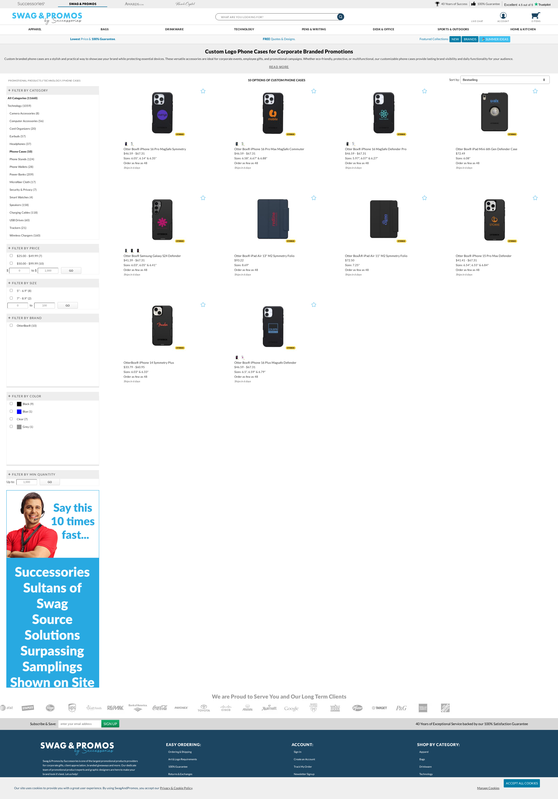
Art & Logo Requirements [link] (182, 759)
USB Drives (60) (20, 220)
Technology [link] (426, 774)
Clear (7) (22, 419)
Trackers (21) (18, 228)
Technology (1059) (19, 105)
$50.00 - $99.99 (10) (30, 263)
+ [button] (9, 90)
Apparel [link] (424, 751)
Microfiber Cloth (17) (23, 182)
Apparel (35, 29)
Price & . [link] (93, 39)
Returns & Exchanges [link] (180, 774)
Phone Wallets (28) (21, 166)
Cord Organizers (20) (23, 128)
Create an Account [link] (304, 759)
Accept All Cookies (522, 783)
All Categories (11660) (22, 98)
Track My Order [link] (303, 766)
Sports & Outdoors (453, 29)
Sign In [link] (297, 751)
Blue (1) (27, 411)
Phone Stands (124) (22, 159)
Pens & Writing (314, 29)
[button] (31, 4)
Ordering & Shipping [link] (180, 751)
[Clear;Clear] (132, 144)
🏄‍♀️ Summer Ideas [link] (494, 39)
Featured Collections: (464, 39)
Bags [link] (422, 759)
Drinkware (174, 29)
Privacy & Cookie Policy (176, 788)
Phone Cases (294, 80)
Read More (279, 67)
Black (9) (28, 404)
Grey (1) (28, 426)
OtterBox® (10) (27, 325)
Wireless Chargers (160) (25, 235)
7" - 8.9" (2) (24, 298)
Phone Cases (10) (21, 151)
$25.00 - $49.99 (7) (29, 256)
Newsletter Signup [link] (304, 774)
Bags (105, 29)
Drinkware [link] (425, 766)
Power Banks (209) (22, 174)
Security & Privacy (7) (23, 189)
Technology (244, 29)
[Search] (340, 16)
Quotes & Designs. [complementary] (279, 39)
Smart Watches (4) (21, 197)
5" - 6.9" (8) (24, 290)
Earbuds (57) (18, 136)
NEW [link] (455, 39)
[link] (452, 4)
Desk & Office (383, 29)
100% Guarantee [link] (177, 766)
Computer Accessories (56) (27, 121)
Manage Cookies (488, 788)
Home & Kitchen (523, 29)
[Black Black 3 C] (138, 250)
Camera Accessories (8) (24, 113)
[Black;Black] (126, 144)
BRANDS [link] (470, 39)
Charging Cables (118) (24, 212)
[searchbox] (279, 16)
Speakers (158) (19, 205)
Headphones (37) (20, 144)
